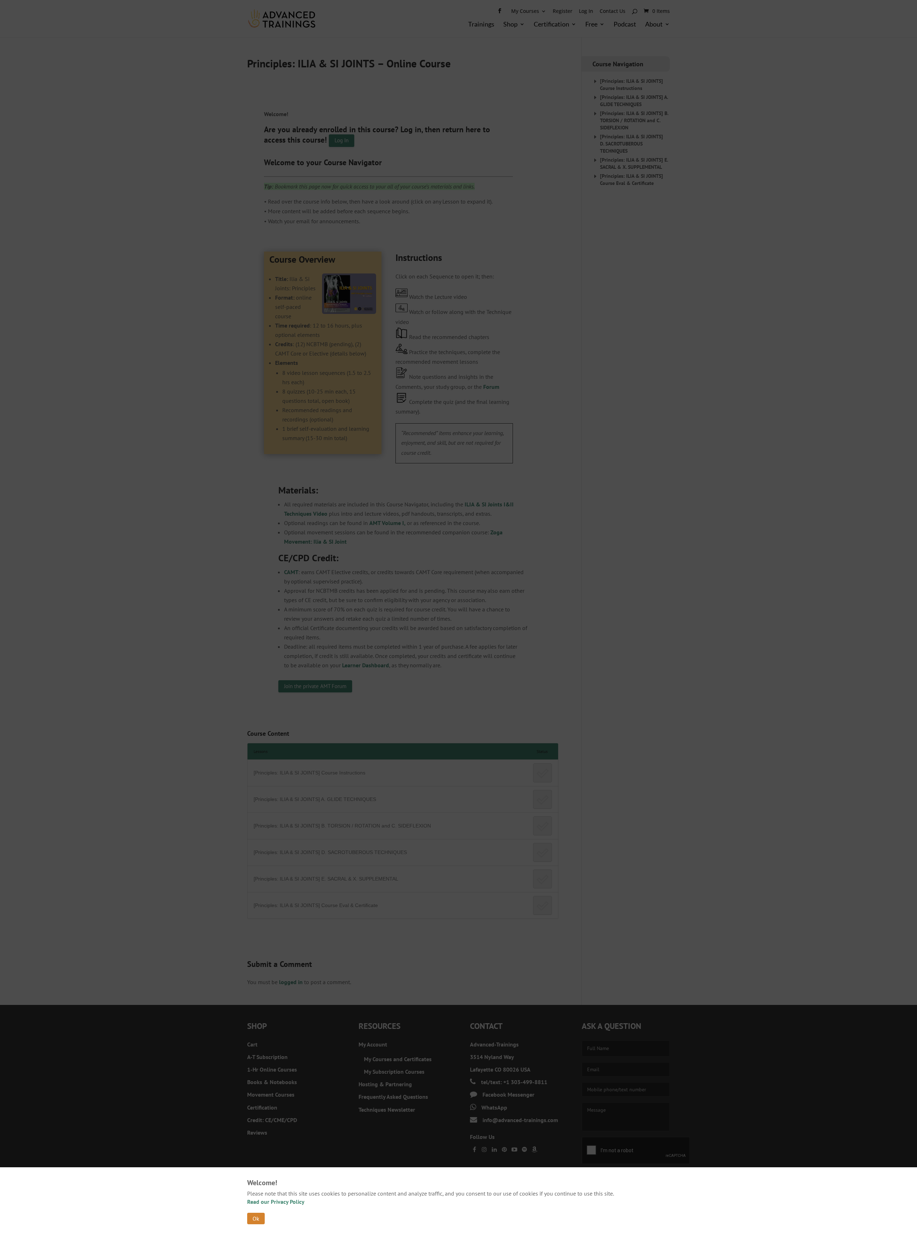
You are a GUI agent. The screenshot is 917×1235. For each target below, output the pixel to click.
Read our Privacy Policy (275, 1201)
